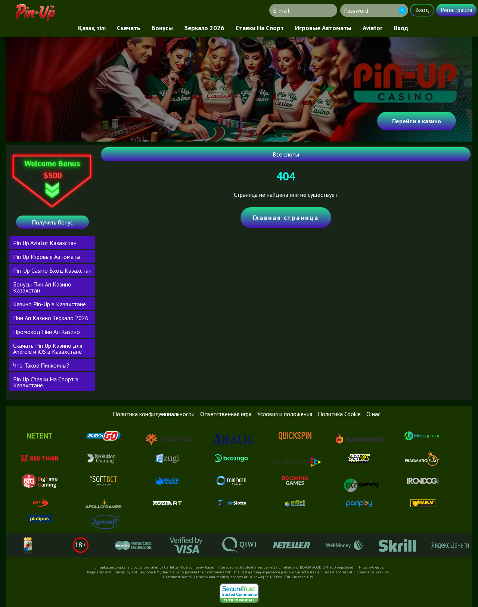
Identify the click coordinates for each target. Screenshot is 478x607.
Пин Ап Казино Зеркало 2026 (51, 318)
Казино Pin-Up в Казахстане (49, 304)
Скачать (128, 28)
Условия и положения (284, 414)
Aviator (372, 28)
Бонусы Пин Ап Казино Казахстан (42, 287)
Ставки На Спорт (260, 28)
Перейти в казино (416, 121)
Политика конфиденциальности (154, 414)
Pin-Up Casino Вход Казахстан (52, 270)
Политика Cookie (339, 414)
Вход (401, 28)
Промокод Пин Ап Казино (46, 331)
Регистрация (456, 9)
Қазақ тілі (92, 28)
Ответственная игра (226, 414)
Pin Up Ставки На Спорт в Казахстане (45, 382)
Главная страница (286, 217)
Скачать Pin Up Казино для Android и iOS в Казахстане (47, 348)
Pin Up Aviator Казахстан (45, 243)
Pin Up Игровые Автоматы (46, 256)
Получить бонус (52, 222)
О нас (373, 414)
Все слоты (286, 154)
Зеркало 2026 (204, 28)
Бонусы (162, 28)
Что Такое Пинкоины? (41, 365)
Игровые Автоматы (323, 28)
